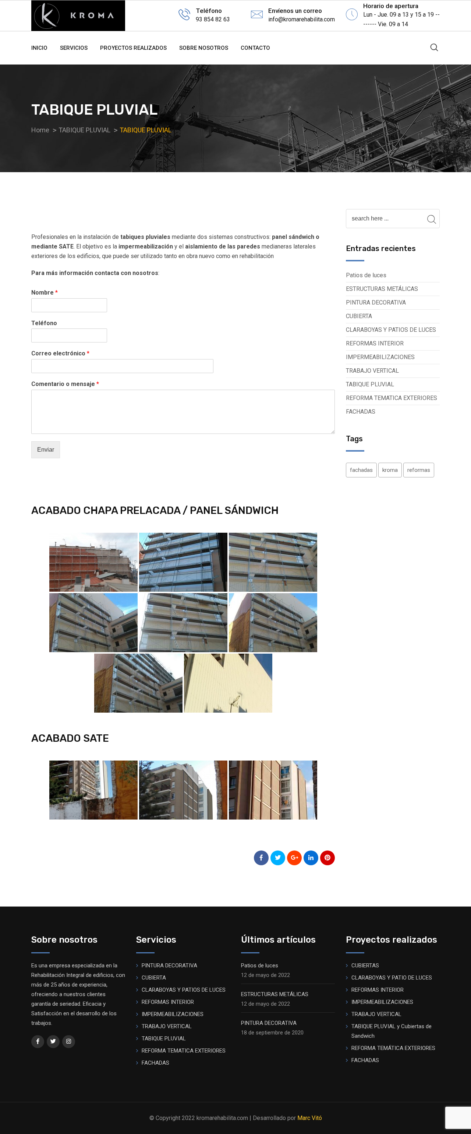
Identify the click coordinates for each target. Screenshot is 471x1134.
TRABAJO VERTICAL (372, 370)
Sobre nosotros (203, 48)
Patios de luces (366, 275)
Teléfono (44, 323)
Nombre (44, 292)
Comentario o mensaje (65, 383)
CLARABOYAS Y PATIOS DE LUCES (391, 329)
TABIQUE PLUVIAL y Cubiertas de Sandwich (391, 1031)
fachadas (361, 470)
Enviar (45, 449)
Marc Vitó (309, 1117)
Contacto (255, 48)
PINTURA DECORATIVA (376, 302)
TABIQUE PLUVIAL (370, 384)
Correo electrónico (60, 353)
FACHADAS (360, 411)
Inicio (39, 48)
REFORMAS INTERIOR (375, 343)
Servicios (74, 48)
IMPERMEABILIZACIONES (380, 357)
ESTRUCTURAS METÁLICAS (382, 288)
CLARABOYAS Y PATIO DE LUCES (391, 977)
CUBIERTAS (365, 965)
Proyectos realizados (133, 48)
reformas (418, 470)
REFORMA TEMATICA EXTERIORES (391, 397)
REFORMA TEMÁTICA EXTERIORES (393, 1048)
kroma (390, 470)
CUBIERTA (359, 316)
